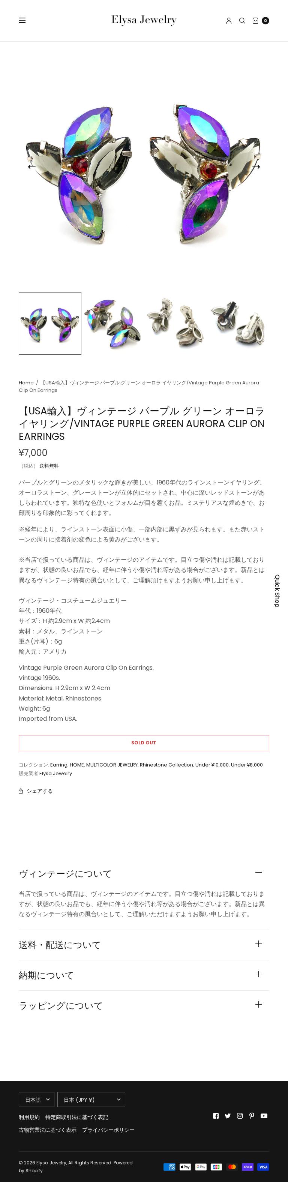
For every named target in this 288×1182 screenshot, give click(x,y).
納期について (46, 975)
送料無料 (49, 466)
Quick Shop (277, 591)
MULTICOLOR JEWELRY (112, 764)
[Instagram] (240, 1116)
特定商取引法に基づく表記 (76, 1117)
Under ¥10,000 (212, 764)
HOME (77, 764)
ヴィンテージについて (65, 873)
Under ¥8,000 (247, 764)
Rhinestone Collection (166, 764)
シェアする (40, 791)
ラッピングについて (61, 1005)
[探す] (242, 20)
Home (26, 382)
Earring (59, 764)
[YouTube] (264, 1116)
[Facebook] (216, 1116)
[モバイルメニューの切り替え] (27, 20)
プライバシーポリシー (108, 1130)
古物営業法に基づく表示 (47, 1130)
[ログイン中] (229, 20)
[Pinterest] (252, 1116)
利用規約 (29, 1117)
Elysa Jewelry (55, 773)
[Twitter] (228, 1116)
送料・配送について (60, 945)
